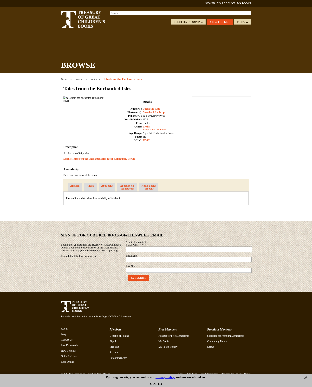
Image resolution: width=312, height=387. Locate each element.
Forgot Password (118, 357)
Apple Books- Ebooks (149, 187)
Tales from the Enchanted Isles (122, 79)
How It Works (68, 350)
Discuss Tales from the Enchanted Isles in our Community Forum (99, 158)
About (64, 328)
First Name (131, 255)
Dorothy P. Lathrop (154, 112)
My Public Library (167, 346)
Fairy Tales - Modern (154, 129)
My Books (163, 341)
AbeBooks (107, 185)
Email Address (134, 245)
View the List (220, 21)
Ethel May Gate (151, 108)
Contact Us (66, 339)
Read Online (67, 361)
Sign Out (114, 346)
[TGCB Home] (87, 26)
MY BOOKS (244, 3)
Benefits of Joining (188, 21)
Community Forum (217, 341)
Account (114, 352)
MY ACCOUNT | (227, 3)
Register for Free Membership (173, 335)
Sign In (113, 341)
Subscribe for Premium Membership (225, 335)
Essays (210, 346)
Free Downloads (69, 345)
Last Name (131, 266)
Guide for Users (69, 356)
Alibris (90, 185)
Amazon (74, 185)
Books (93, 79)
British (146, 126)
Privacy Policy (165, 377)
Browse (78, 79)
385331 (146, 140)
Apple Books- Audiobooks (127, 187)
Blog (63, 334)
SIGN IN (210, 3)
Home (64, 79)
